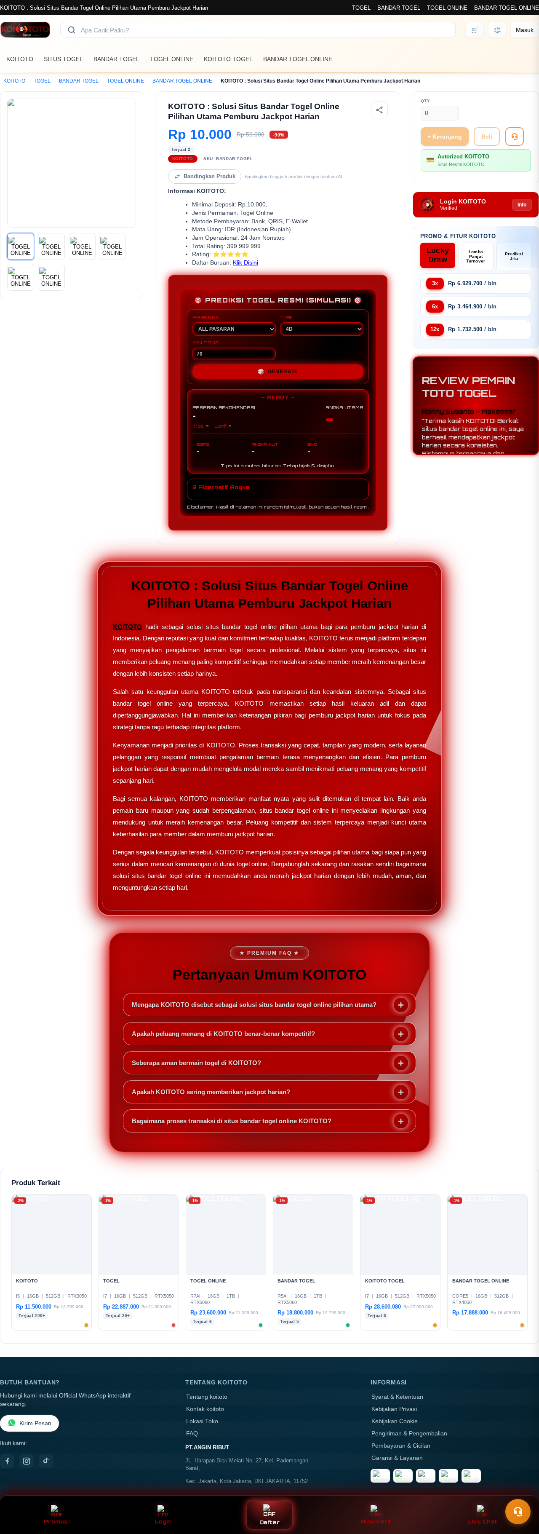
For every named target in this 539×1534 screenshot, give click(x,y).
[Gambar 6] (51, 277)
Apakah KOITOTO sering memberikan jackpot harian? (211, 1091)
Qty (425, 101)
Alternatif (376, 1521)
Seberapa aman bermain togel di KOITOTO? (196, 1062)
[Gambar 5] (20, 277)
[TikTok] (46, 1461)
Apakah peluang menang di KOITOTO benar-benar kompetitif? (223, 1033)
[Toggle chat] (518, 1511)
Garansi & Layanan (397, 1458)
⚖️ (497, 30)
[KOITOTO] (25, 29)
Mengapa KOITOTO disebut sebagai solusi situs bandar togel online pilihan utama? (254, 1004)
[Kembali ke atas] (520, 1491)
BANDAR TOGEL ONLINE (506, 8)
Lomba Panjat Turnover (475, 256)
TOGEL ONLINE (447, 8)
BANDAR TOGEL (398, 8)
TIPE (286, 317)
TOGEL (361, 8)
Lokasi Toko (202, 1421)
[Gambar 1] (20, 246)
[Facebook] (7, 1461)
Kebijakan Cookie (394, 1421)
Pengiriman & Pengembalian (409, 1433)
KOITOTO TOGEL (228, 59)
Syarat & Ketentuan (397, 1397)
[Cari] (71, 30)
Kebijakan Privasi (394, 1409)
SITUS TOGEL (63, 59)
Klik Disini (245, 263)
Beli (486, 136)
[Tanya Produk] (514, 136)
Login (163, 1521)
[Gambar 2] (51, 246)
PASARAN (206, 317)
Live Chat (482, 1521)
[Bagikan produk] (379, 110)
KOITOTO (19, 59)
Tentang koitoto (206, 1397)
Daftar (269, 1522)
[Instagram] (26, 1461)
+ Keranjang (444, 136)
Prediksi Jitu (514, 256)
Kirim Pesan (35, 1423)
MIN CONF (205, 342)
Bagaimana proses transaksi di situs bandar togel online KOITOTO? (231, 1120)
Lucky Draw (438, 255)
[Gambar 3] (82, 246)
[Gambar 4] (112, 246)
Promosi (56, 1521)
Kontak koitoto (205, 1409)
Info (522, 205)
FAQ (192, 1433)
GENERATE (278, 372)
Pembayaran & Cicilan (400, 1446)
